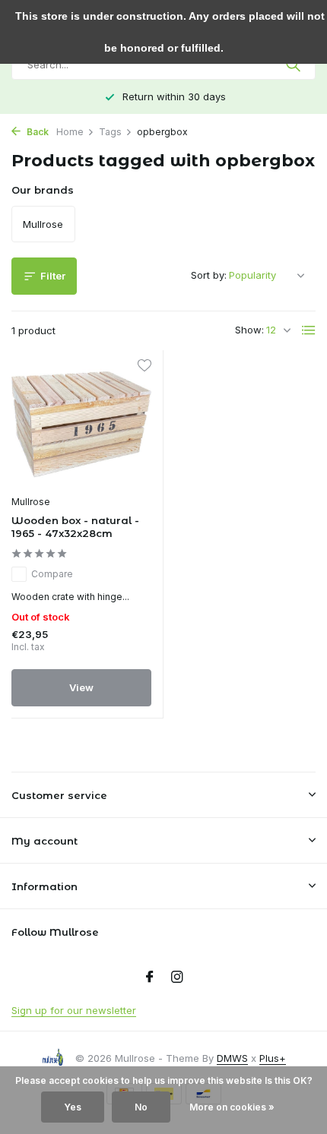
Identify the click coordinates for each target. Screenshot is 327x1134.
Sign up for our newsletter (73, 1010)
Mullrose (30, 501)
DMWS (232, 1058)
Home (70, 131)
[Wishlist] (144, 367)
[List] (309, 330)
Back (36, 131)
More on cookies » (232, 1107)
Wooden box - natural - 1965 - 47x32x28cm (75, 526)
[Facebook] (150, 977)
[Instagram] (177, 977)
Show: (249, 330)
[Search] (294, 64)
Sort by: (209, 275)
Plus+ (272, 1058)
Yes (72, 1107)
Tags (110, 131)
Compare (52, 574)
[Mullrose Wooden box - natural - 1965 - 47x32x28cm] (81, 424)
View (81, 687)
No (141, 1107)
